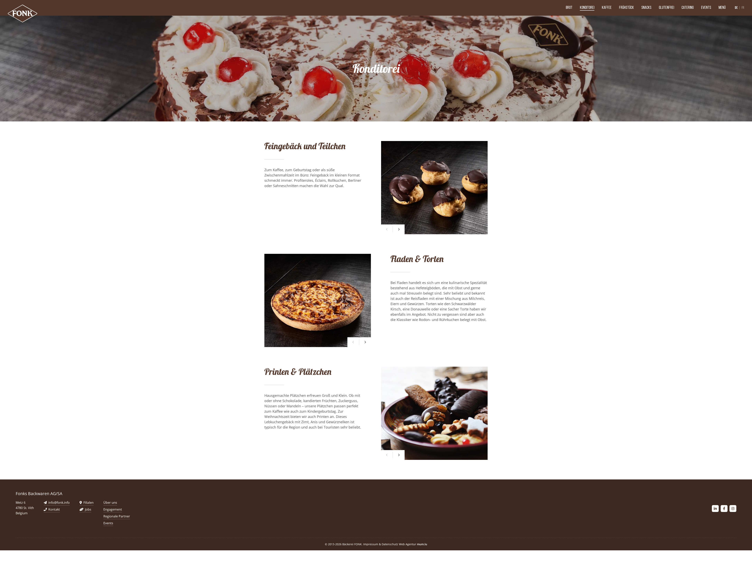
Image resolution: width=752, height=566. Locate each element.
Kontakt (54, 509)
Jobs (88, 509)
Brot (569, 8)
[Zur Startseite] (22, 13)
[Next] (399, 229)
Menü (722, 8)
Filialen (88, 502)
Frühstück (626, 8)
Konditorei (587, 8)
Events (706, 8)
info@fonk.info (59, 502)
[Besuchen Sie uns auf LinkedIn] (715, 508)
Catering (688, 8)
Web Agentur (407, 544)
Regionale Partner (116, 516)
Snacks (646, 8)
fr (743, 8)
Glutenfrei (666, 8)
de (736, 8)
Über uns (110, 502)
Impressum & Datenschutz (380, 544)
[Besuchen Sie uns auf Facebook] (724, 508)
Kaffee (607, 8)
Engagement (112, 509)
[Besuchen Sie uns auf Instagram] (732, 508)
